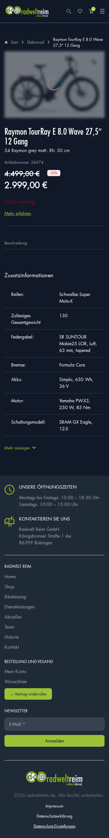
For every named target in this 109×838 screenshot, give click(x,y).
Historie (11, 637)
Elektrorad (35, 42)
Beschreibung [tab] (15, 243)
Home (10, 576)
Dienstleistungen (19, 607)
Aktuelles (13, 617)
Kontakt (11, 647)
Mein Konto (15, 671)
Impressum (54, 806)
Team (9, 627)
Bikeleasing (15, 597)
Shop (9, 586)
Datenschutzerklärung (54, 816)
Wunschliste (15, 681)
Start (14, 42)
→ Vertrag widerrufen (28, 694)
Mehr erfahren (17, 213)
